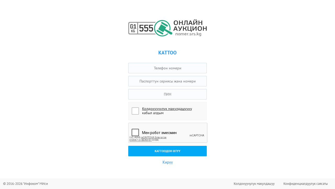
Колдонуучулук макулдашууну (167, 108)
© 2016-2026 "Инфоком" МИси (25, 183)
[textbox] (167, 68)
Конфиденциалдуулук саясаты (305, 183)
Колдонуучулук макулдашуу (254, 183)
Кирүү (168, 162)
